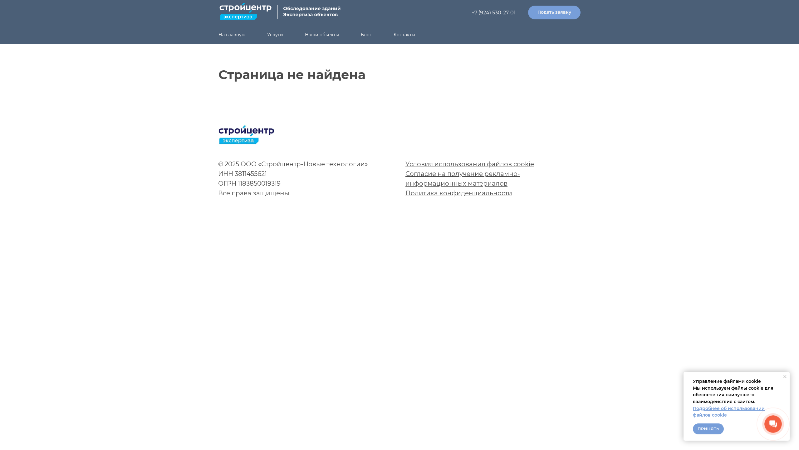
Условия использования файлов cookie (469, 164)
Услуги (275, 35)
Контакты (404, 35)
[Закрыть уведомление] (785, 376)
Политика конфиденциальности (458, 193)
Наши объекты (322, 35)
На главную (231, 35)
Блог (366, 35)
